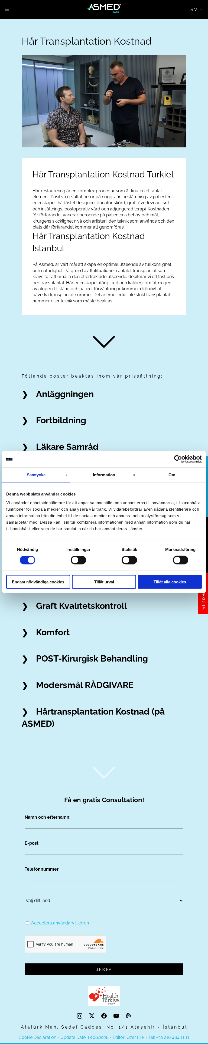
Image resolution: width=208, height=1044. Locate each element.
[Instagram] (80, 1016)
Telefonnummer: (42, 869)
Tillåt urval (104, 581)
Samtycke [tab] (36, 475)
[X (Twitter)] (92, 1016)
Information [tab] (104, 475)
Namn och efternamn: (47, 817)
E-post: (32, 843)
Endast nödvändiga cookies (38, 581)
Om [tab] (171, 475)
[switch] (78, 560)
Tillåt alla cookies (170, 581)
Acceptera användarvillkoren (60, 923)
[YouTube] (117, 1016)
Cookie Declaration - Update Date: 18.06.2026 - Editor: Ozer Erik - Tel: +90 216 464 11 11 (104, 1037)
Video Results (203, 593)
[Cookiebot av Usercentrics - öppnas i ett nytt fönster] (178, 459)
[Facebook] (105, 1016)
